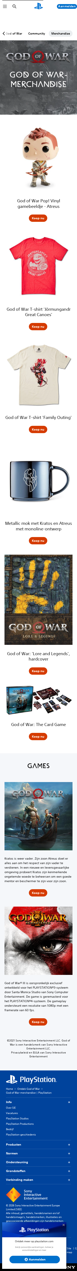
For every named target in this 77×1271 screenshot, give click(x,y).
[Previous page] (4, 33)
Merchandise (60, 33)
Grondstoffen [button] (15, 1171)
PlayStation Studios (17, 1118)
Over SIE (11, 1108)
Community (36, 33)
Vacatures (12, 1113)
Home (9, 1089)
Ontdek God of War (28, 1089)
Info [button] (9, 1102)
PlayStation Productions (20, 1124)
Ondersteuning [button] (17, 1162)
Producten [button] (13, 1144)
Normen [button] (12, 1153)
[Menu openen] (5, 6)
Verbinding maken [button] (19, 1180)
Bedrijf (9, 1129)
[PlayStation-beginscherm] (38, 6)
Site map (69, 1250)
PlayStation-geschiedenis (21, 1134)
